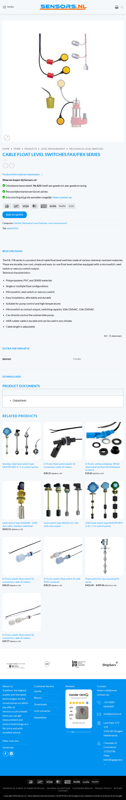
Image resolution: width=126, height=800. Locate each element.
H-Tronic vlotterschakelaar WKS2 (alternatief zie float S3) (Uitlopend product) (102, 466)
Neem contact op (62, 197)
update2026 (13, 228)
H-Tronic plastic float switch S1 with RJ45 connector (62, 580)
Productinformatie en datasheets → (22, 174)
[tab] (63, 392)
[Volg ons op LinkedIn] (11, 754)
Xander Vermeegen (82, 695)
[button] (8, 7)
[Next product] (5, 165)
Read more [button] (79, 723)
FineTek (17, 223)
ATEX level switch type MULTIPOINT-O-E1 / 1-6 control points (104, 524)
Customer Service (82, 788)
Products (30, 149)
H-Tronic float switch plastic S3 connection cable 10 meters (59, 465)
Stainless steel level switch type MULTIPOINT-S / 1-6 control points (20, 465)
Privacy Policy (103, 788)
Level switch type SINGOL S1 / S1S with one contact (61, 524)
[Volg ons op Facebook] (5, 754)
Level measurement (53, 149)
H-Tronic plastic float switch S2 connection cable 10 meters (18, 636)
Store (17, 149)
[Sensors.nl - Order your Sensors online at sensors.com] (63, 7)
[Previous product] (11, 165)
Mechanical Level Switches (86, 149)
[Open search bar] (122, 7)
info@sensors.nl (112, 713)
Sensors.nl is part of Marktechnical (24, 788)
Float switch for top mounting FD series (102, 580)
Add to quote (14, 214)
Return (118, 788)
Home (6, 149)
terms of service (104, 796)
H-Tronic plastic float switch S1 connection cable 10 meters (18, 580)
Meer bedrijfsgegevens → (113, 759)
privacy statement (85, 796)
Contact (63, 790)
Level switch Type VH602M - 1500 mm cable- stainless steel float (19, 524)
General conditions (58, 788)
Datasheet (19, 400)
